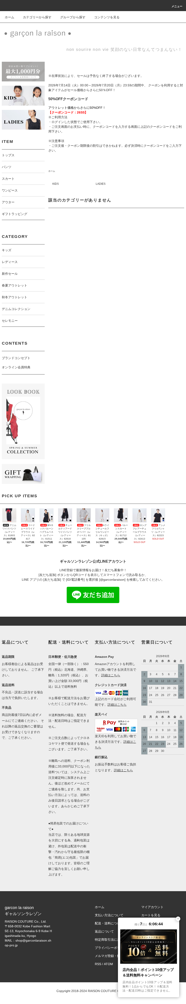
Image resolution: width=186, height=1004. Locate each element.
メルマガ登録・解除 (109, 956)
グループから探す (73, 17)
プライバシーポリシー (111, 948)
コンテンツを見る (107, 17)
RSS (98, 964)
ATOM (108, 964)
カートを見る (150, 915)
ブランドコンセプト (16, 358)
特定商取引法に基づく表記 (114, 939)
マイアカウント (152, 907)
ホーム (9, 17)
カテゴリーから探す (37, 17)
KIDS (55, 183)
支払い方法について (109, 915)
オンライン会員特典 (16, 367)
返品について (104, 931)
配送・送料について (109, 923)
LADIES (100, 183)
